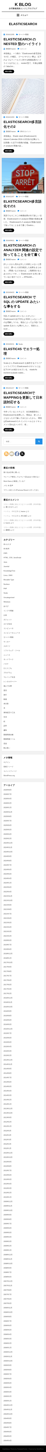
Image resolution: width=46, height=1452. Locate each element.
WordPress (40, 1449)
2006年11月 (8, 1308)
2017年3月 (8, 989)
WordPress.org (9, 775)
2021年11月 (8, 896)
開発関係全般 (8, 735)
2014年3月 (8, 1095)
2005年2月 (8, 1396)
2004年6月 (8, 1432)
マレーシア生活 (9, 677)
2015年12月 (8, 1029)
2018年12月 (8, 954)
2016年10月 (8, 1007)
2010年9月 (8, 1162)
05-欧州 (6, 549)
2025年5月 (8, 830)
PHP (5, 588)
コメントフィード (10, 771)
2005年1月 (8, 1401)
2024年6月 (8, 869)
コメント (23, 49)
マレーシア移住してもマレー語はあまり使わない (22, 477)
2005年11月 (8, 1356)
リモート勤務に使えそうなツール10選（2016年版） (23, 504)
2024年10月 (8, 852)
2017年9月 (8, 967)
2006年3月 (8, 1339)
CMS (5, 553)
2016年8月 (8, 1016)
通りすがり (10, 507)
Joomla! (6, 566)
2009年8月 (8, 1219)
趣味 (5, 730)
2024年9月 (8, 856)
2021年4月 (8, 927)
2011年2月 (7, 1144)
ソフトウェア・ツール (12, 650)
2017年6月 (8, 980)
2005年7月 (8, 1374)
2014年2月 (8, 1100)
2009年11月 (8, 1206)
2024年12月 (8, 843)
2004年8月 (8, 1423)
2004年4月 (8, 1440)
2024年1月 (8, 883)
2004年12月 (8, 1405)
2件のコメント (25, 131)
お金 (5, 615)
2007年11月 (8, 1285)
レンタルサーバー (10, 681)
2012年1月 (8, 1126)
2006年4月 (8, 1334)
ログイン (7, 762)
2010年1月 (8, 1197)
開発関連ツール (9, 739)
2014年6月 (8, 1082)
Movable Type (9, 580)
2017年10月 (8, 962)
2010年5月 (8, 1179)
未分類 (6, 704)
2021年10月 (8, 900)
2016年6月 (8, 1020)
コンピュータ (8, 628)
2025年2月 (8, 838)
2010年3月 (8, 1188)
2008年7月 (8, 1272)
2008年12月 (8, 1255)
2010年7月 (8, 1170)
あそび (6, 606)
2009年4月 (8, 1237)
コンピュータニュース (12, 633)
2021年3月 (8, 931)
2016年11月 (8, 1002)
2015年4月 (8, 1046)
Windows (7, 602)
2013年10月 (8, 1113)
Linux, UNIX (8, 575)
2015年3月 (8, 1051)
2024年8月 (8, 861)
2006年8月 (8, 1317)
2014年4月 (8, 1091)
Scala (21, 344)
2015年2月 (8, 1055)
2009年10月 (8, 1210)
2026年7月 (8, 794)
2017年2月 (8, 993)
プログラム (8, 673)
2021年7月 (8, 914)
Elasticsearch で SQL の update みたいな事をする (22, 301)
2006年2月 (8, 1343)
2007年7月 (8, 1294)
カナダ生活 (8, 624)
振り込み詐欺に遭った (12, 472)
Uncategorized (9, 597)
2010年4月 (8, 1184)
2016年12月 (8, 998)
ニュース (7, 655)
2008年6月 (8, 1277)
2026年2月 (8, 803)
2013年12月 (8, 1108)
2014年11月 (8, 1064)
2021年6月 (8, 918)
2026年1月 (8, 807)
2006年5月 (8, 1330)
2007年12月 (8, 1281)
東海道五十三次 (9, 712)
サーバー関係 (24, 34)
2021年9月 (8, 905)
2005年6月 (8, 1379)
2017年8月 (8, 971)
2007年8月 (8, 1290)
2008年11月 (8, 1259)
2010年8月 (8, 1166)
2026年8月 (8, 790)
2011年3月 (7, 1140)
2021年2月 (8, 936)
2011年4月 (7, 1135)
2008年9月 (8, 1268)
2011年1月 (7, 1148)
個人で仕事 (8, 686)
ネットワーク (8, 659)
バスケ (6, 664)
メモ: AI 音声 (8, 485)
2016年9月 (8, 1011)
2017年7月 (8, 976)
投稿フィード (8, 767)
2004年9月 (8, 1418)
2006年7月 (8, 1321)
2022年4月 (8, 892)
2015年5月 (8, 1042)
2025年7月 (8, 821)
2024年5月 (8, 874)
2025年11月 (8, 812)
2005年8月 (8, 1370)
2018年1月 (8, 958)
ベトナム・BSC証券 (11, 511)
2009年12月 (8, 1201)
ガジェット (8, 620)
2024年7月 (8, 865)
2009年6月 (8, 1228)
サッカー (7, 642)
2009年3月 (8, 1241)
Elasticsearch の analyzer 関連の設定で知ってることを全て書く (23, 250)
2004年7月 (8, 1427)
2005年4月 (8, 1387)
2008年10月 (8, 1263)
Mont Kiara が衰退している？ (14, 481)
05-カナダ (7, 544)
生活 (5, 717)
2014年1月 (8, 1104)
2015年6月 (8, 1038)
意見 (5, 690)
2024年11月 (8, 847)
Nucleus (7, 584)
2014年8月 (8, 1073)
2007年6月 (8, 1299)
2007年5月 (8, 1303)
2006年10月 (8, 1312)
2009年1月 (8, 1250)
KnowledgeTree (9, 571)
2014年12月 (8, 1060)
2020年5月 (8, 940)
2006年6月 (8, 1325)
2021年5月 (8, 922)
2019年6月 (8, 949)
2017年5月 (8, 985)
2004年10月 (8, 1414)
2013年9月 (8, 1117)
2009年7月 (8, 1224)
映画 (5, 699)
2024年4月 (8, 878)
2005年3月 (8, 1392)
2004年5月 (8, 1436)
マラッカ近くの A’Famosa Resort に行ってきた (21, 490)
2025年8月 (8, 816)
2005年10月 (8, 1361)
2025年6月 (8, 825)
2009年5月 (8, 1232)
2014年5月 (8, 1086)
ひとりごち (8, 668)
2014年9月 (8, 1069)
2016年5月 (8, 1024)
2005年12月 (8, 1352)
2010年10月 (8, 1157)
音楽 (5, 743)
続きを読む (8, 71)
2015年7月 (8, 1033)
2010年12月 (8, 1153)
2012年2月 (8, 1122)
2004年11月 (8, 1409)
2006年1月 (8, 1348)
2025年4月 (8, 834)
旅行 (5, 695)
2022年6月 (8, 887)
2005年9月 (8, 1365)
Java (5, 562)
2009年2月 (8, 1246)
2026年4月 (8, 799)
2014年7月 (8, 1077)
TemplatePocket (22, 1449)
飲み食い (7, 748)
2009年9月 (8, 1215)
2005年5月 (8, 1383)
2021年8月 (8, 909)
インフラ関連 (8, 611)
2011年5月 (7, 1131)
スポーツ (7, 646)
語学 (5, 726)
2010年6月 (8, 1175)
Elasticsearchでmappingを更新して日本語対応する (23, 397)
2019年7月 (8, 945)
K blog (23, 4)
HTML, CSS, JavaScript (12, 557)
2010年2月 (8, 1193)
